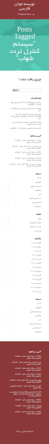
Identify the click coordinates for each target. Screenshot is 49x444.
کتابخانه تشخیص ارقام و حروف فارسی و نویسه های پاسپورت (27, 123)
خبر (40, 194)
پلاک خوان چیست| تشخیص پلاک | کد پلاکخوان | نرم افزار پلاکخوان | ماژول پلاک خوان (26, 116)
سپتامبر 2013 (36, 287)
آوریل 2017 (36, 255)
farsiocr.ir (29, 432)
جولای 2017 (36, 247)
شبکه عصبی (37, 202)
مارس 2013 (36, 291)
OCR (39, 178)
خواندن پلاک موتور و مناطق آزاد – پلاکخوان (25, 128)
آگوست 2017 (36, 243)
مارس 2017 (36, 259)
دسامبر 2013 (36, 283)
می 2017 (37, 251)
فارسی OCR (20, 432)
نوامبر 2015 (36, 267)
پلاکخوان (38, 190)
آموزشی (38, 182)
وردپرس (38, 231)
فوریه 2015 (36, 275)
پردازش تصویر (35, 186)
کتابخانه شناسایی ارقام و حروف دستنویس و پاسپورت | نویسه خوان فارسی (25, 393)
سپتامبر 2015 (36, 271)
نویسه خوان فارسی (24, 6)
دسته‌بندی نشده (35, 198)
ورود (39, 219)
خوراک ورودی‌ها (35, 223)
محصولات (38, 206)
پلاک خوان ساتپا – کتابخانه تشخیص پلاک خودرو (28, 141)
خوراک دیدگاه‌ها (35, 227)
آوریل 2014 (36, 279)
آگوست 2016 (36, 263)
